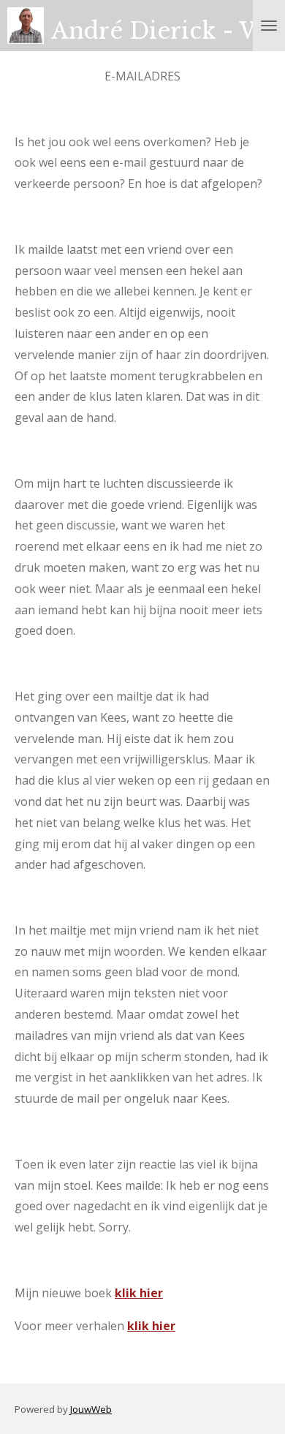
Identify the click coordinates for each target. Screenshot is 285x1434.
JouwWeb (91, 1409)
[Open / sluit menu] (269, 25)
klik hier (139, 1293)
